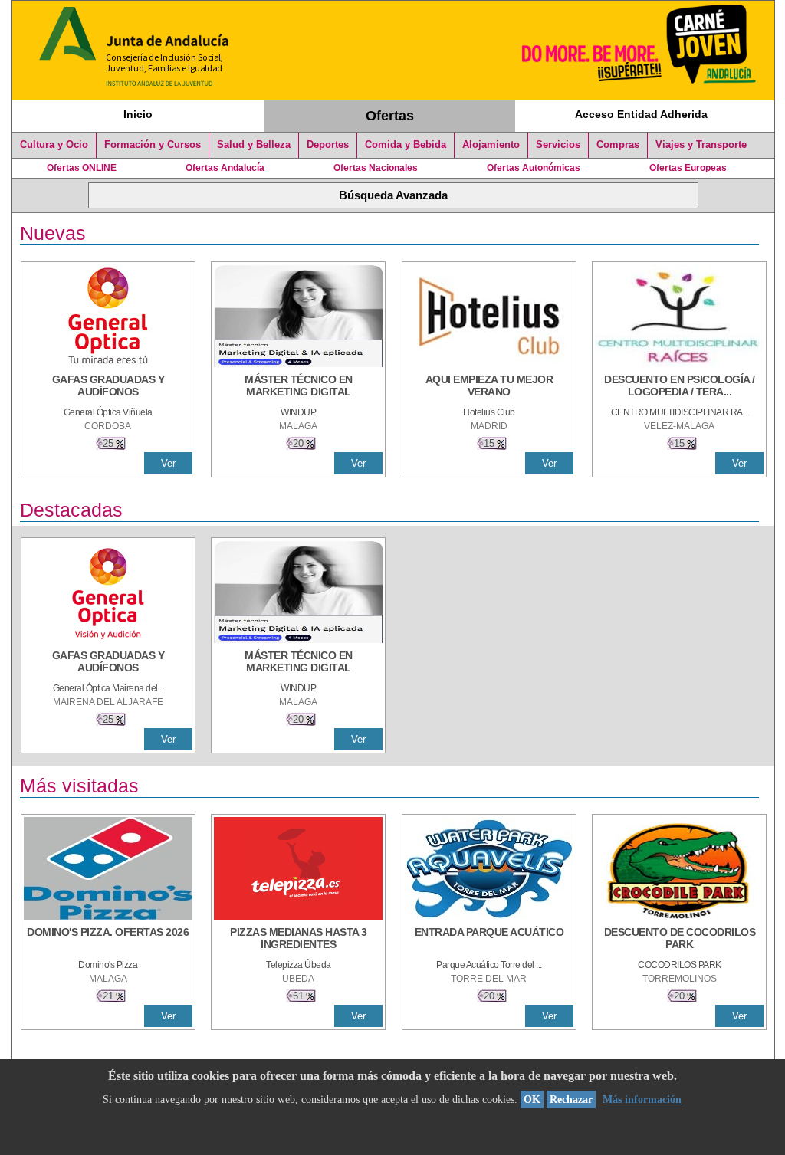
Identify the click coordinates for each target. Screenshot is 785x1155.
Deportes (328, 144)
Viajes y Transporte (701, 144)
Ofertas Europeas (688, 167)
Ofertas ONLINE (82, 167)
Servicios (558, 144)
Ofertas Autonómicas (533, 167)
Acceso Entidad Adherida (641, 114)
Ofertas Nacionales (375, 167)
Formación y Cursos (152, 144)
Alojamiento (491, 144)
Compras (617, 144)
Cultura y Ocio (54, 144)
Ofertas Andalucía (225, 167)
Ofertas (390, 115)
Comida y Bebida (405, 144)
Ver (168, 463)
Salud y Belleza (254, 144)
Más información (642, 1099)
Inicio (138, 114)
